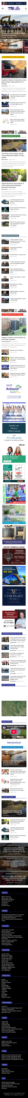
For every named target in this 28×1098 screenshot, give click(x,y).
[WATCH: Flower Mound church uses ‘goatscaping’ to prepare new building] (5, 224)
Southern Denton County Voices (9, 28)
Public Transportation (8, 941)
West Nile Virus (6, 1012)
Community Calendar (8, 930)
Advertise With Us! (6, 721)
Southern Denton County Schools (9, 45)
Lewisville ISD (6, 1024)
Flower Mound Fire (7, 963)
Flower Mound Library (8, 933)
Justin (3, 993)
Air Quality (5, 1068)
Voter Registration (7, 944)
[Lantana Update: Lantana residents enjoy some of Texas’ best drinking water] (14, 27)
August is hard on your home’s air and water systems (13, 338)
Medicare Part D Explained (16, 350)
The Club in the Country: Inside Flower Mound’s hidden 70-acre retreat (13, 155)
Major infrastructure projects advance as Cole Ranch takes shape (17, 121)
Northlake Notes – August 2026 (18, 254)
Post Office (5, 938)
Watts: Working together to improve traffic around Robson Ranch (17, 270)
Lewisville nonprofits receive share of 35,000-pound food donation (17, 201)
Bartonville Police (7, 955)
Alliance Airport (6, 1045)
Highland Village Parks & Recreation (12, 937)
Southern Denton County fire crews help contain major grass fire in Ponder (14, 82)
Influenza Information (8, 1009)
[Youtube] (20, 397)
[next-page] (5, 127)
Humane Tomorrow (7, 1085)
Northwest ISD (6, 1026)
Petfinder (4, 1088)
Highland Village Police (8, 967)
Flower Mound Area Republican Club (12, 1059)
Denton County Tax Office (9, 940)
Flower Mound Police (8, 964)
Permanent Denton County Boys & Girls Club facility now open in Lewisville (18, 96)
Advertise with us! (14, 742)
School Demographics (8, 1030)
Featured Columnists (8, 797)
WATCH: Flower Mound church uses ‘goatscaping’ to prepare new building (17, 223)
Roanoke (4, 996)
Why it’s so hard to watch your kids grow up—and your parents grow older (18, 359)
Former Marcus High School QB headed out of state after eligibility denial (17, 678)
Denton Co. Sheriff (7, 957)
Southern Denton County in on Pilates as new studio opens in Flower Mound (17, 367)
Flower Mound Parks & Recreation (11, 936)
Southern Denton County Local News (13, 57)
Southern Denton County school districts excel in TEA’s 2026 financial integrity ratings (13, 762)
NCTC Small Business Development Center (12, 919)
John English (13, 665)
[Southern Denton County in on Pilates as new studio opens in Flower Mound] (5, 367)
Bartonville (5, 981)
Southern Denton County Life (10, 136)
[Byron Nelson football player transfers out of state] (5, 655)
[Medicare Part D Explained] (5, 352)
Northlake (4, 994)
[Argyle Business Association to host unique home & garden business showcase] (14, 175)
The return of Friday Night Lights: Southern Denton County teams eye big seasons (18, 662)
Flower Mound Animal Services (11, 1083)
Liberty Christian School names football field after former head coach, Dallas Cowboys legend (18, 639)
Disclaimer (5, 904)
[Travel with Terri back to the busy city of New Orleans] (5, 216)
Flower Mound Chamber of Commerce (13, 914)
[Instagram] (11, 397)
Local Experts (4, 334)
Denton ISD (5, 1023)
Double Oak (5, 985)
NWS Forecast (6, 1070)
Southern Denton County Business (12, 314)
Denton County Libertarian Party (11, 1056)
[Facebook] (8, 397)
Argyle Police (5, 954)
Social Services (6, 943)
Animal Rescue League (8, 1082)
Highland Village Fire (8, 965)
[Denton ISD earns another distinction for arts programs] (5, 790)
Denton (4, 984)
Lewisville (4, 991)
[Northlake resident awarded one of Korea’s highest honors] (5, 104)
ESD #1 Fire (5, 961)
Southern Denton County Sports (11, 633)
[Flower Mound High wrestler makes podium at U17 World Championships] (5, 647)
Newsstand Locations (8, 899)
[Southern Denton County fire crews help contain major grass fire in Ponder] (14, 69)
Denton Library (6, 931)
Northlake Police (6, 969)
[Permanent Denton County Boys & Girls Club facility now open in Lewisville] (5, 96)
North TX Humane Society (9, 1086)
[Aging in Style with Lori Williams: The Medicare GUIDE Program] (5, 375)
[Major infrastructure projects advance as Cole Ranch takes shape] (5, 121)
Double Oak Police (7, 958)
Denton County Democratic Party (11, 1055)
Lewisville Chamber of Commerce (11, 916)
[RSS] (14, 397)
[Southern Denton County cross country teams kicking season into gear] (5, 670)
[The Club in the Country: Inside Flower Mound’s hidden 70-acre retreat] (14, 145)
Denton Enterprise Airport (9, 1042)
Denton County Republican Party (11, 1058)
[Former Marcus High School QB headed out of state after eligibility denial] (5, 678)
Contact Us (5, 902)
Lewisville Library (7, 934)
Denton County (6, 997)
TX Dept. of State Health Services (11, 1011)
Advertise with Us (7, 901)
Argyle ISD (5, 1021)
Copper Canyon (6, 982)
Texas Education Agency (9, 1032)
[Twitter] (17, 397)
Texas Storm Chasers (8, 1071)
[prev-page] (3, 127)
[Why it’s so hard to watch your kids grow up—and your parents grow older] (5, 359)
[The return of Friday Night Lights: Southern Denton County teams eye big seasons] (5, 662)
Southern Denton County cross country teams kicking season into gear (17, 670)
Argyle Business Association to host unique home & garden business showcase (13, 185)
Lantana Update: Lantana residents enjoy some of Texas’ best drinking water (18, 241)
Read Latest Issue (7, 898)
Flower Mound (6, 987)
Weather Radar (6, 1073)
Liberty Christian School (9, 1027)
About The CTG (6, 896)
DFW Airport (5, 1044)
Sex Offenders (6, 970)
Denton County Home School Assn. (12, 1029)
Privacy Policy (6, 905)
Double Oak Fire (6, 960)
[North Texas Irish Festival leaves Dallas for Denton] (5, 209)
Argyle (3, 979)
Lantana (4, 990)
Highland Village (6, 988)
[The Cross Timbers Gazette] (14, 8)
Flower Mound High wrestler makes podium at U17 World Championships (17, 647)
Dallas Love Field (7, 1041)
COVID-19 (4, 1006)
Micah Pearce (5, 85)
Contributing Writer (6, 341)
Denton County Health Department (12, 1008)
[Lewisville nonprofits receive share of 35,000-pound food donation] (5, 201)
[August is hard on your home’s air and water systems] (14, 327)
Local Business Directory (9, 917)
